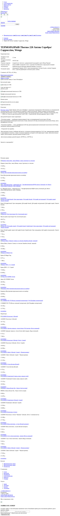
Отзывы (6, 7)
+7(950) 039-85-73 (54, 27)
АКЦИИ (3, 25)
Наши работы (7, 4)
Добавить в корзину (6, 76)
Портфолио (7, 474)
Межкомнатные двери (10, 35)
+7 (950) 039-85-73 (5, 491)
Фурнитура (7, 466)
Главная (6, 38)
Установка (38, 35)
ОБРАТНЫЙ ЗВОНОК (53, 31)
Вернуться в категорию (7, 75)
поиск (17, 24)
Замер (25, 35)
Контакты (6, 9)
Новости (6, 6)
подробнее (3, 171)
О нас (5, 2)
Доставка (29, 35)
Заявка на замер (5, 78)
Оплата (34, 35)
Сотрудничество (8, 3)
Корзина (3, 13)
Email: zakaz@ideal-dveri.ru (52, 32)
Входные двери (20, 35)
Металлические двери (9, 465)
